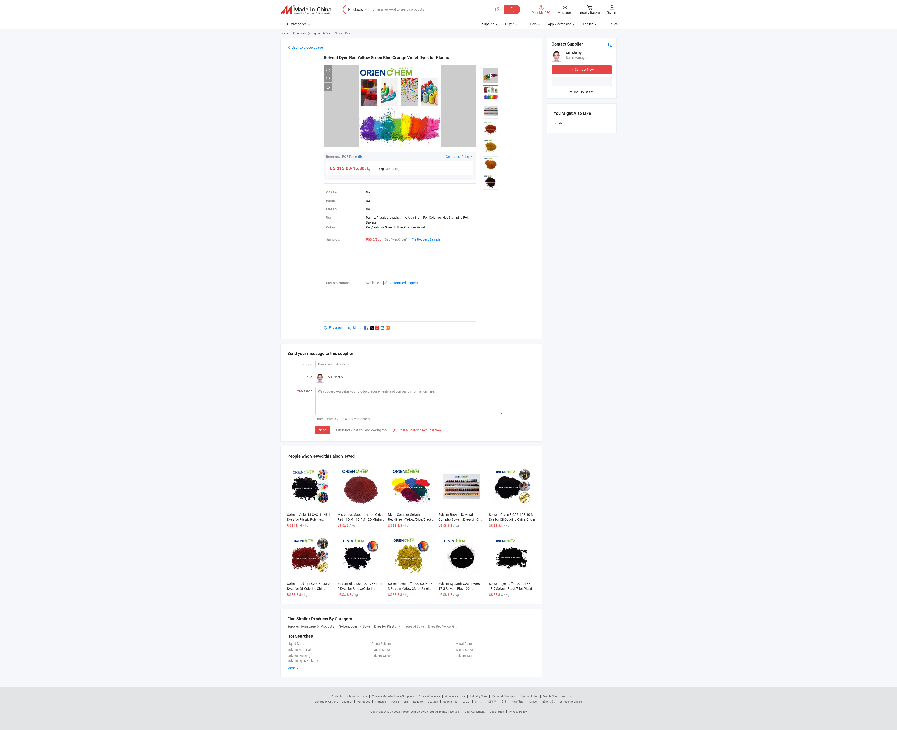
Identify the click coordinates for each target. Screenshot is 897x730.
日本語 (492, 701)
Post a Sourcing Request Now (417, 430)
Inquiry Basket (584, 92)
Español (347, 701)
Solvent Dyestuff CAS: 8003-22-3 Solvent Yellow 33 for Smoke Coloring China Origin (410, 588)
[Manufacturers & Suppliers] (305, 9)
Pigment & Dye (321, 33)
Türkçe (532, 701)
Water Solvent (466, 649)
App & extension (559, 24)
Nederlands (450, 701)
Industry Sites (478, 696)
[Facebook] (366, 328)
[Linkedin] (382, 328)
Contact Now (584, 69)
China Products (357, 696)
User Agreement (475, 711)
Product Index (529, 696)
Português (363, 701)
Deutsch (433, 701)
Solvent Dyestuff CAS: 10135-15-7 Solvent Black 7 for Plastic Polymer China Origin (511, 588)
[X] (372, 328)
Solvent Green (381, 655)
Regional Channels (504, 696)
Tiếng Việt (548, 701)
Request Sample (428, 239)
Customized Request (403, 283)
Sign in (612, 12)
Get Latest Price (458, 156)
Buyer (509, 24)
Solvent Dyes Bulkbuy (302, 660)
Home (284, 33)
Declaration (497, 711)
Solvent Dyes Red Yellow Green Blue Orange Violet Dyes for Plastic (386, 57)
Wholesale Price (455, 696)
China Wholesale (429, 696)
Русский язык (399, 701)
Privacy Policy (518, 711)
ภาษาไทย (517, 701)
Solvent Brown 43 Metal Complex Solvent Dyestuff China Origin (461, 519)
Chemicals (299, 33)
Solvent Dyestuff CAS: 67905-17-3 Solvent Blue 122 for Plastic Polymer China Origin (459, 588)
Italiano (418, 701)
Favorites (335, 327)
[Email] (388, 328)
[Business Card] (610, 44)
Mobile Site (550, 696)
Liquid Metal (296, 643)
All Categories (296, 24)
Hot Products (334, 696)
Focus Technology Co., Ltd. (418, 711)
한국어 (479, 701)
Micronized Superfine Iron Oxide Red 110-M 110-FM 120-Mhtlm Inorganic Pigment (360, 519)
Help (533, 24)
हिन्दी (504, 701)
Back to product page (307, 47)
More (291, 668)
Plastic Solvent (382, 649)
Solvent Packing (298, 655)
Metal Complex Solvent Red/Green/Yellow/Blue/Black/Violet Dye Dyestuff (414, 519)
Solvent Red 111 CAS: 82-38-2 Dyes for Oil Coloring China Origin (308, 588)
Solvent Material (299, 649)
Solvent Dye (342, 33)
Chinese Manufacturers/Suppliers (393, 696)
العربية (466, 701)
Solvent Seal (464, 655)
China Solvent (381, 643)
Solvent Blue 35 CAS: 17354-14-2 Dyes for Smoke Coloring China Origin (360, 588)
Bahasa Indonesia (570, 701)
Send (322, 430)
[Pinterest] (377, 328)
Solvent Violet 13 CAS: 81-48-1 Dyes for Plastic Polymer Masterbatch (309, 519)
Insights (567, 696)
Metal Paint (464, 643)
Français (380, 701)
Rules (614, 24)
